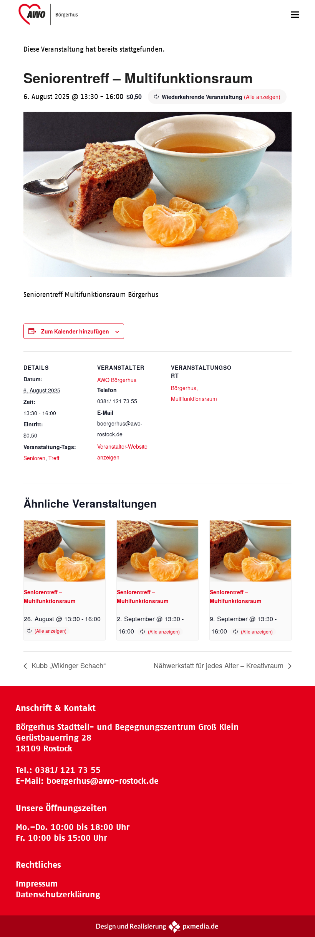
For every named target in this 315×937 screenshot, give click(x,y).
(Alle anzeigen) (262, 97)
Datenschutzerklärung (58, 894)
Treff (53, 458)
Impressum (37, 883)
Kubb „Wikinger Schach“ (68, 665)
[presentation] (64, 551)
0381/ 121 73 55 (68, 770)
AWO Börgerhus (116, 380)
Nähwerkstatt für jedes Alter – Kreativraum (219, 665)
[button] (295, 14)
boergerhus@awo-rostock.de (102, 781)
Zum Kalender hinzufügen (75, 331)
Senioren (34, 458)
